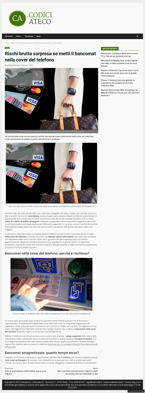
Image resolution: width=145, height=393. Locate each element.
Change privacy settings (136, 391)
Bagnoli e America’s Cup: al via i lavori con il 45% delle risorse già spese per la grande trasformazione (119, 73)
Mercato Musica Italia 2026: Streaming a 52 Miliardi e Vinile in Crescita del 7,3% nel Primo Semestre (120, 93)
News (39, 36)
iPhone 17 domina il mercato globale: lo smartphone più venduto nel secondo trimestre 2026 (118, 83)
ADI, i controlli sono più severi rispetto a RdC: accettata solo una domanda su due (77, 371)
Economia (8, 36)
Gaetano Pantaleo (13, 65)
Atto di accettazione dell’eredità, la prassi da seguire (25, 371)
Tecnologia (29, 36)
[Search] (137, 36)
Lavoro (18, 36)
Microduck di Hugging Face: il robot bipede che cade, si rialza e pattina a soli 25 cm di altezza (119, 63)
